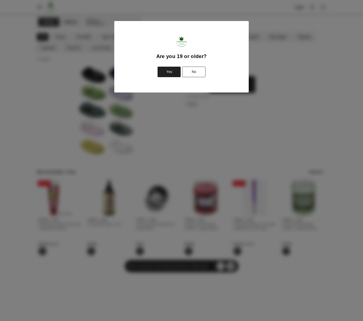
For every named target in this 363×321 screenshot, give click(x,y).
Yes (169, 72)
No (194, 72)
